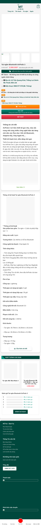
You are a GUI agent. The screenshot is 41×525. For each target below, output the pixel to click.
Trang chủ (11, 11)
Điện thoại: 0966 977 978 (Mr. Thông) (18, 86)
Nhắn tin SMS (36, 524)
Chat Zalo (12, 524)
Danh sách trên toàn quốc (9, 460)
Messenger (28, 524)
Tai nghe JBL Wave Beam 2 (10, 380)
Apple (31, 11)
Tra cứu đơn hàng (7, 429)
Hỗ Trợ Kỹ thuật (7, 447)
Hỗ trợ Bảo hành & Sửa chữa (10, 449)
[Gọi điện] (20, 521)
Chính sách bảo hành (8, 431)
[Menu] (2, 6)
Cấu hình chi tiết (21, 348)
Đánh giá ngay (20, 411)
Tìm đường (4, 524)
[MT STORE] (20, 6)
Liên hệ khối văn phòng (9, 451)
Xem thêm (19, 187)
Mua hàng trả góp (7, 426)
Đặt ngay (20, 117)
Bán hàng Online (7, 442)
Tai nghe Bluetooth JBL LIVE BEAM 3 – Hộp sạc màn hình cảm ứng (30, 382)
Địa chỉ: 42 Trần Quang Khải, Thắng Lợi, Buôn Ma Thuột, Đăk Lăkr (21, 97)
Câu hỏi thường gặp (8, 434)
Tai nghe (25, 11)
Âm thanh (18, 11)
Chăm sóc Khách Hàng (9, 444)
